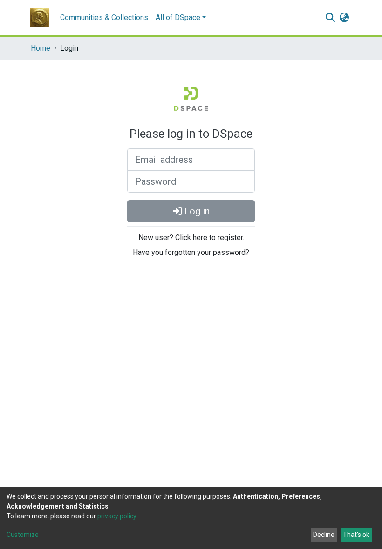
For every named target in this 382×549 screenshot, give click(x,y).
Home (40, 48)
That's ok (356, 534)
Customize (23, 534)
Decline (323, 534)
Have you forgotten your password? (191, 252)
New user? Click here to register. (191, 237)
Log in (196, 211)
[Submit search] (330, 18)
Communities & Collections (104, 17)
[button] (344, 17)
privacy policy (116, 516)
